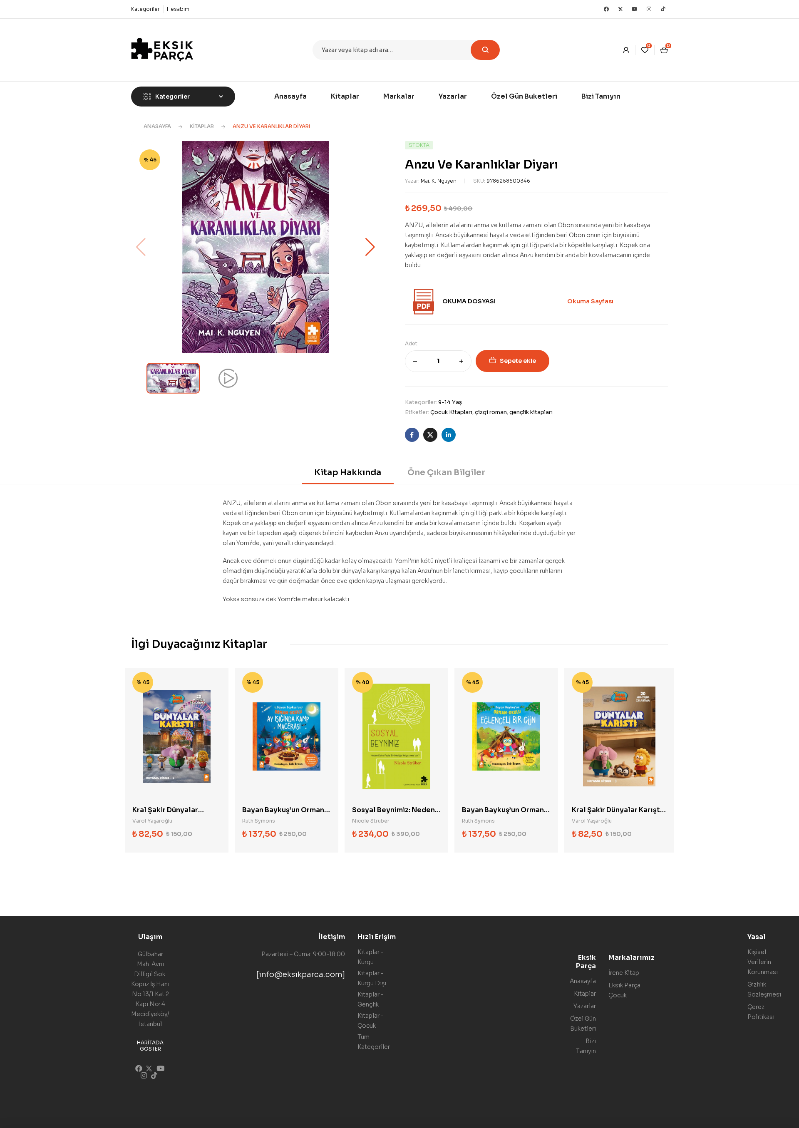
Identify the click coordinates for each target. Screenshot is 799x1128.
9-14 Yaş (450, 402)
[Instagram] (649, 9)
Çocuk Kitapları (451, 412)
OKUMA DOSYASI (469, 301)
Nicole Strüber (371, 821)
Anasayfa (157, 126)
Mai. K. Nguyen (439, 181)
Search (485, 50)
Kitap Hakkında (347, 472)
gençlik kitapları (531, 412)
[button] (370, 247)
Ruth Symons (258, 821)
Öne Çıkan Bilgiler (446, 472)
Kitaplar (202, 126)
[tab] (348, 475)
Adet (411, 343)
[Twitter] (620, 9)
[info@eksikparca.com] (300, 974)
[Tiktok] (663, 9)
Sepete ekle (518, 360)
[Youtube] (635, 9)
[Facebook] (606, 9)
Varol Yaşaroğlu (152, 821)
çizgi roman (491, 412)
